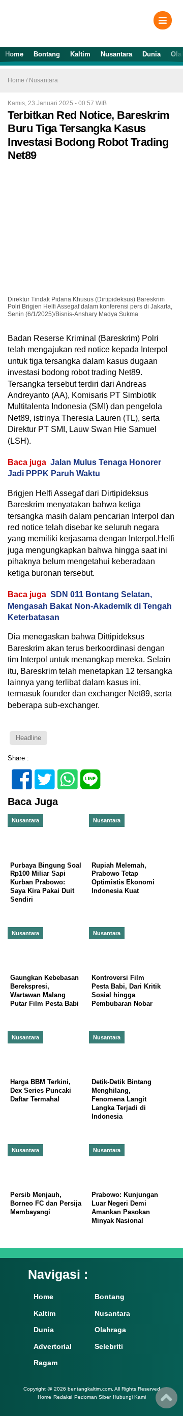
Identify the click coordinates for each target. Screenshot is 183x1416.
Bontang (47, 54)
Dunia (151, 54)
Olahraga (110, 1330)
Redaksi (62, 1397)
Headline (28, 738)
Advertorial (53, 1346)
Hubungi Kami (129, 1397)
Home (14, 54)
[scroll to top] (166, 1401)
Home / (18, 80)
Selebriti (109, 1346)
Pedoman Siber (92, 1397)
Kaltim (80, 54)
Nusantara (116, 54)
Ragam (45, 1363)
